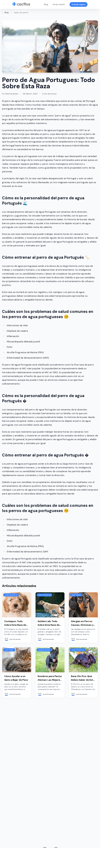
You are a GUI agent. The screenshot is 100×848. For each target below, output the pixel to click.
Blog (46, 4)
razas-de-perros (21, 12)
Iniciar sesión (59, 4)
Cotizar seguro (78, 4)
